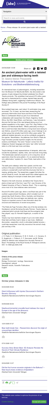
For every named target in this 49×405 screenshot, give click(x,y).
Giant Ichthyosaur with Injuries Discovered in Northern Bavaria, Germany (23, 292)
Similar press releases (24, 60)
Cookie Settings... (8, 401)
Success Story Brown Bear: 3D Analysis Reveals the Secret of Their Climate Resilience (22, 348)
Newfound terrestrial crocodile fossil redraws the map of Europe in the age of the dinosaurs (23, 309)
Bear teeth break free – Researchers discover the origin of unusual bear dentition (24, 329)
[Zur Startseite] (24, 6)
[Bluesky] (42, 69)
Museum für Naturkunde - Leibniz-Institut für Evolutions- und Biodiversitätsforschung (23, 83)
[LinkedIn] (45, 69)
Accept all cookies (39, 402)
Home (3, 27)
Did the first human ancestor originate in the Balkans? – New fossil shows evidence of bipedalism (23, 368)
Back (5, 55)
